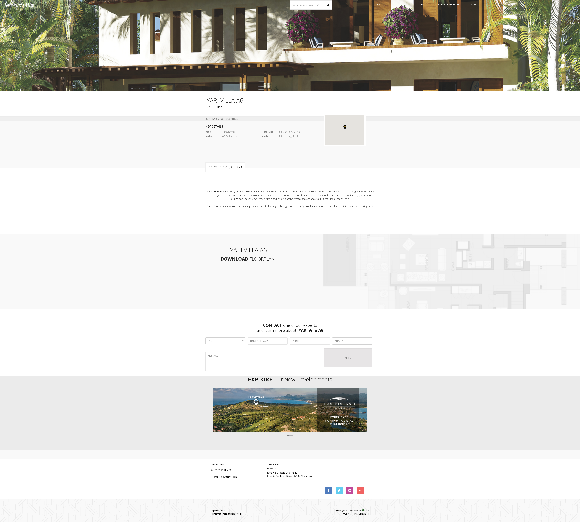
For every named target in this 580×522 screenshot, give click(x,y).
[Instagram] (350, 493)
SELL (400, 4)
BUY (378, 4)
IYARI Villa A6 (231, 118)
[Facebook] (329, 493)
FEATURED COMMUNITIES (447, 4)
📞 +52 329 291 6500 (221, 470)
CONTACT (474, 4)
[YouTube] (360, 493)
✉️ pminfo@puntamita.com (224, 476)
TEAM (421, 4)
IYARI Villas (217, 118)
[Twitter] (339, 493)
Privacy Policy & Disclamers (355, 513)
